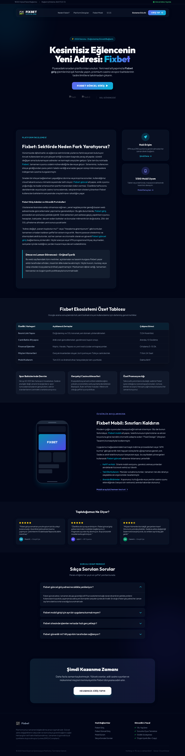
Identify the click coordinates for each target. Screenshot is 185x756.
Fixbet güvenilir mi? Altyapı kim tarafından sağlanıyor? (71, 634)
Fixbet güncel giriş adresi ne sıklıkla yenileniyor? (68, 587)
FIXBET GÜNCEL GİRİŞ (90, 85)
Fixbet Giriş (99, 727)
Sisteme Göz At (139, 13)
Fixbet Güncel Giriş (102, 731)
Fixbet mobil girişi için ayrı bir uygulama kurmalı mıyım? (71, 612)
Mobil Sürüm (100, 735)
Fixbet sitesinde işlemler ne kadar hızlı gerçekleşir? (70, 623)
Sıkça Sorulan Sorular (104, 738)
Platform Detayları (81, 13)
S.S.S (109, 13)
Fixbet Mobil (98, 13)
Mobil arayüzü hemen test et (111, 489)
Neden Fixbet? (64, 13)
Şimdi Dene (144, 156)
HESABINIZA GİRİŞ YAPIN (92, 691)
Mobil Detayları (144, 190)
